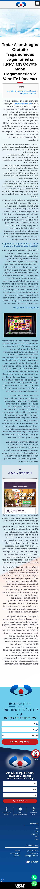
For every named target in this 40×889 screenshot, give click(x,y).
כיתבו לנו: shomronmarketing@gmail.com (20, 813)
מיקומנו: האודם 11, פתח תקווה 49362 (6, 813)
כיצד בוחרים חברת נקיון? (32, 853)
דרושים (36, 837)
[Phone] (34, 877)
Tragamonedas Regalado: (28, 94)
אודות (37, 829)
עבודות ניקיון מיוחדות (15, 853)
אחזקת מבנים (17, 856)
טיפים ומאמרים (34, 834)
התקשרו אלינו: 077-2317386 (33, 813)
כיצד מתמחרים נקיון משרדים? (31, 856)
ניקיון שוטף (17, 851)
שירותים (36, 831)
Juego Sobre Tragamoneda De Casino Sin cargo (21, 91)
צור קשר (36, 839)
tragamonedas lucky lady (23, 104)
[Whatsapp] (34, 883)
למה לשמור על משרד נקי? (32, 851)
